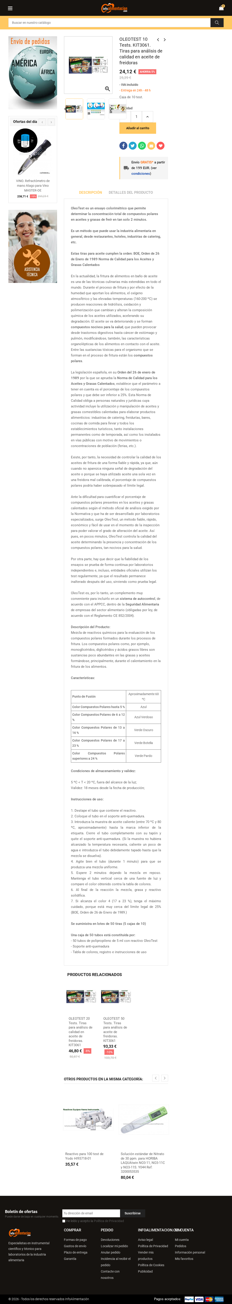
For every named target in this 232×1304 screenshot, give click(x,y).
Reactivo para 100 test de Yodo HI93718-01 (84, 1156)
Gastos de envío (75, 1246)
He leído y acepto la (95, 1221)
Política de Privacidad (109, 1221)
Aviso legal (145, 1240)
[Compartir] (123, 146)
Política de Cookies (151, 1265)
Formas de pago (75, 1240)
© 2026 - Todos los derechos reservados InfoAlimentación (48, 1299)
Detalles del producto (131, 192)
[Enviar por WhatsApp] (142, 146)
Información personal (190, 1252)
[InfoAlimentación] (19, 1232)
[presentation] (42, 122)
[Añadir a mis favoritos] (160, 146)
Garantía (70, 1259)
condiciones (140, 174)
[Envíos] (32, 72)
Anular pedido (110, 1252)
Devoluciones (110, 1240)
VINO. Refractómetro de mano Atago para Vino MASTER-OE (33, 185)
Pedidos (180, 1246)
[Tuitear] (133, 146)
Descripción (90, 192)
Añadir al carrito (137, 128)
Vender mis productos (146, 1256)
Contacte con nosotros (110, 1275)
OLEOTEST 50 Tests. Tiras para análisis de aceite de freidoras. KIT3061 (115, 1030)
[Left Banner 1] (32, 246)
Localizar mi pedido (114, 1246)
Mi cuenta (182, 1240)
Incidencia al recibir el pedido (115, 1262)
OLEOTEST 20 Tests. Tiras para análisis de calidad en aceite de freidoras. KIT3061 (80, 1032)
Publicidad (145, 1271)
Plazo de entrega (75, 1252)
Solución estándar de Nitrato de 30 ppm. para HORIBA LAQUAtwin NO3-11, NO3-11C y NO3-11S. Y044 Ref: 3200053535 (143, 1163)
